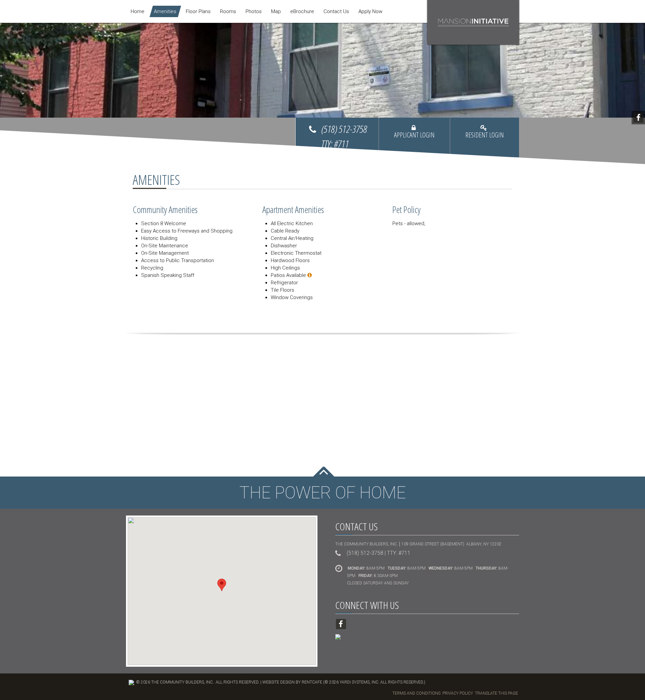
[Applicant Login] (414, 137)
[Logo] (473, 22)
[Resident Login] (484, 137)
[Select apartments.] (309, 275)
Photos (254, 11)
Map (276, 11)
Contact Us (336, 11)
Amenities (165, 11)
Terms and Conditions (416, 693)
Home (137, 11)
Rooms (228, 11)
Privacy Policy (457, 693)
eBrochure (302, 11)
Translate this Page (496, 693)
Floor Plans (198, 11)
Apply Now (370, 11)
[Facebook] (638, 118)
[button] (221, 585)
